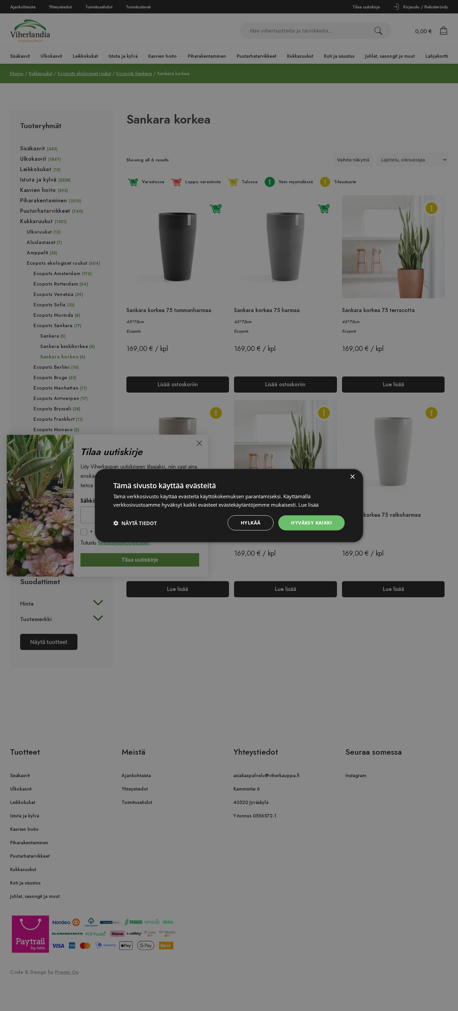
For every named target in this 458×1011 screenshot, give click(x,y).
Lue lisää (308, 504)
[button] (135, 523)
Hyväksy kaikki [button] (311, 522)
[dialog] (229, 505)
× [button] (352, 476)
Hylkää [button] (251, 522)
